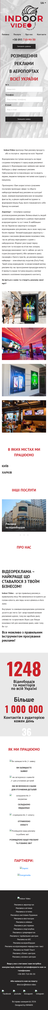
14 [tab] (24, 535)
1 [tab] (3, 531)
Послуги (17, 34)
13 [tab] (20, 535)
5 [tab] (18, 531)
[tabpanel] (24, 515)
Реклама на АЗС (24, 939)
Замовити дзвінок (24, 46)
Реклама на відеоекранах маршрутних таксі (24, 946)
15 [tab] (28, 535)
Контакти (41, 34)
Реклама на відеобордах (24, 943)
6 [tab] (22, 531)
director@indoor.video (26, 984)
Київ (5, 466)
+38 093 (24, 39)
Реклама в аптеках (24, 908)
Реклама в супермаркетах (24, 932)
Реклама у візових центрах (24, 956)
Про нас (29, 34)
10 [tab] (37, 531)
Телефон (9, 95)
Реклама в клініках (24, 922)
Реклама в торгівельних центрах (24, 936)
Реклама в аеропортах (24, 904)
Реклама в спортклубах (24, 929)
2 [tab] (7, 531)
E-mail (8, 105)
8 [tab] (30, 531)
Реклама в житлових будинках (24, 915)
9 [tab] (33, 531)
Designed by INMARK (24, 1005)
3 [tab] (10, 531)
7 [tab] (26, 531)
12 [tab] (45, 531)
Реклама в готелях (24, 911)
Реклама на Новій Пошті (24, 949)
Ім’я (7, 85)
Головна (5, 34)
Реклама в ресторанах (24, 925)
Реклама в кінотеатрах (24, 918)
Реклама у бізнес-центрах (24, 953)
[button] (43, 3)
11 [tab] (41, 531)
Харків (7, 472)
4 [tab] (14, 531)
